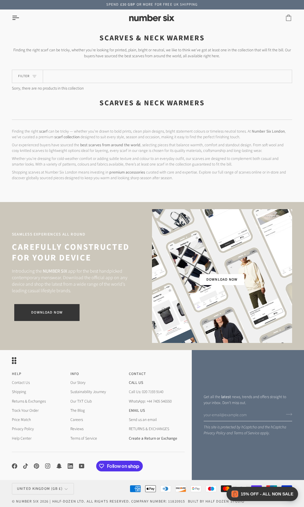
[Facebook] (14, 466)
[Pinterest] (36, 466)
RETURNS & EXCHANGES (149, 429)
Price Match (21, 419)
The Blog (77, 410)
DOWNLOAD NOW (222, 279)
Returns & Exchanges (29, 401)
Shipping (19, 392)
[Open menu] (21, 17)
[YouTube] (81, 466)
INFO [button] (74, 373)
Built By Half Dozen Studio (216, 501)
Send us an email (143, 419)
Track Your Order (25, 410)
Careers (76, 419)
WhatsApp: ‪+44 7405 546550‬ (150, 401)
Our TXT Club (81, 401)
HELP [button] (17, 373)
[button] (262, 494)
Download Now (47, 312)
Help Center (21, 438)
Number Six (27, 501)
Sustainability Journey (88, 392)
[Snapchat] (59, 466)
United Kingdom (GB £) (40, 488)
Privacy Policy (215, 433)
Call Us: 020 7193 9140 (146, 392)
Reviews (76, 429)
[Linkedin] (70, 466)
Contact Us (21, 382)
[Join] (287, 414)
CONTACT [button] (137, 373)
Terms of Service (246, 433)
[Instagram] (47, 466)
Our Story (78, 382)
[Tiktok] (25, 466)
